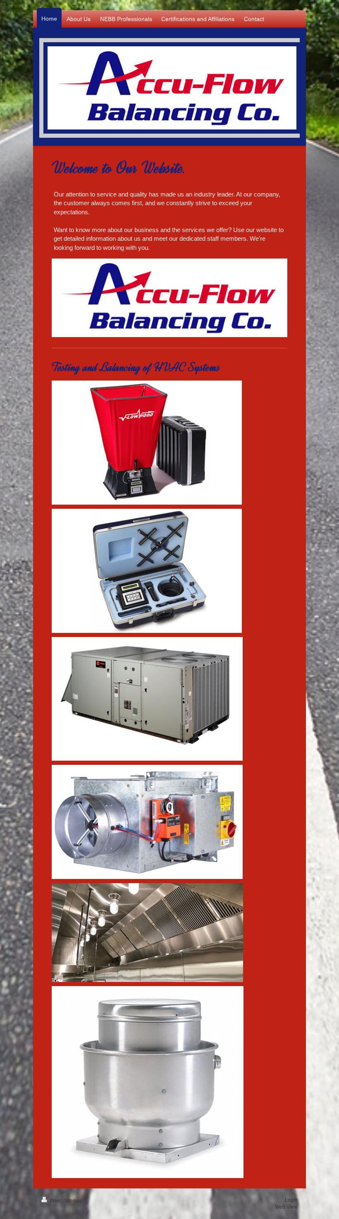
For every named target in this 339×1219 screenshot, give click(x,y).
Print (55, 1201)
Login (291, 1200)
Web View (286, 1207)
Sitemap (73, 1201)
